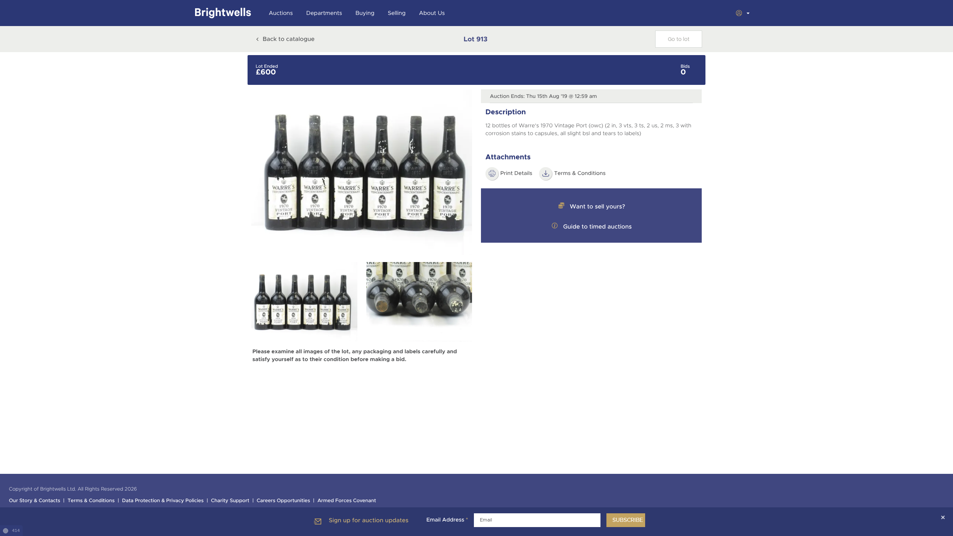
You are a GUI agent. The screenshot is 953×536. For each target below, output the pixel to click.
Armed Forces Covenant (347, 501)
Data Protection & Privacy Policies (163, 501)
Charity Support (230, 501)
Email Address (447, 520)
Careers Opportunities (283, 501)
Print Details (516, 173)
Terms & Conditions (580, 173)
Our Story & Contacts (34, 501)
